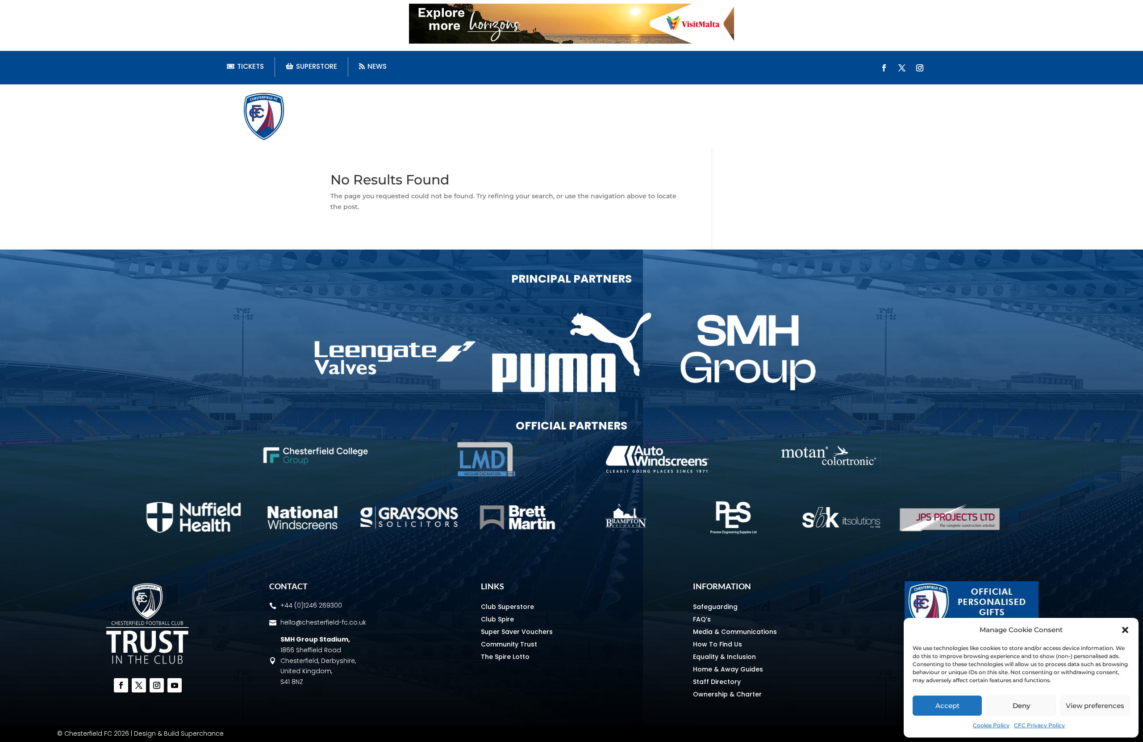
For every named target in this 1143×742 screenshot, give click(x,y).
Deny (1021, 705)
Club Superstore (507, 606)
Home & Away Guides (728, 669)
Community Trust (509, 644)
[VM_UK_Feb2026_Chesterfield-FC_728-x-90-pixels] (571, 42)
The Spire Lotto (505, 656)
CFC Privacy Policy (1039, 725)
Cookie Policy (991, 725)
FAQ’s (702, 619)
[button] (1125, 629)
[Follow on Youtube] (174, 685)
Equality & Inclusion (724, 656)
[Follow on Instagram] (920, 68)
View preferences (1095, 705)
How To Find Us (717, 644)
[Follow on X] (902, 68)
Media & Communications (735, 631)
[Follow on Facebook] (884, 68)
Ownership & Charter (727, 694)
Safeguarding (715, 606)
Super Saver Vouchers (517, 631)
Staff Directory (717, 681)
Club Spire (497, 619)
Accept (947, 705)
